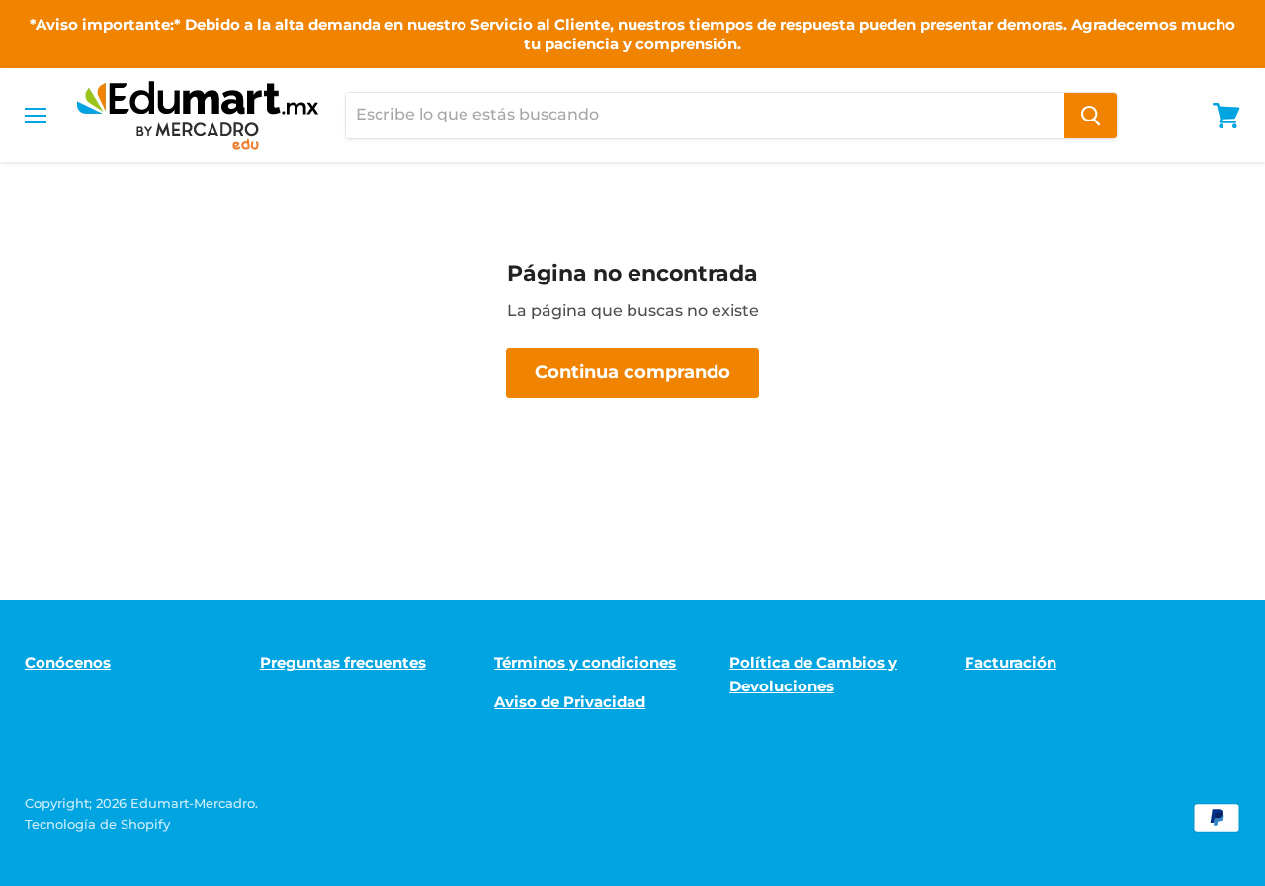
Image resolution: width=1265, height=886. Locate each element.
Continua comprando (632, 372)
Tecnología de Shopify (97, 824)
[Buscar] (1090, 115)
